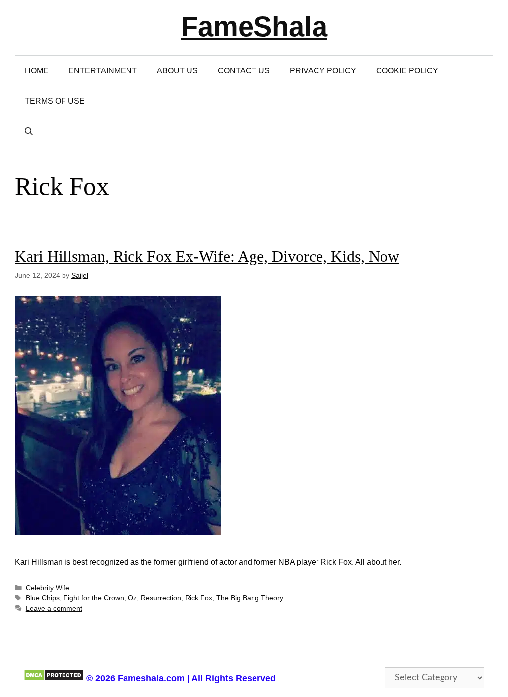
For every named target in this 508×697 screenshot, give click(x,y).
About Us (177, 71)
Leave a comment (54, 608)
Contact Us (244, 71)
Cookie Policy (407, 71)
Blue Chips (43, 598)
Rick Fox (198, 598)
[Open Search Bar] (29, 131)
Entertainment (102, 71)
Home (37, 71)
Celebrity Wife (47, 588)
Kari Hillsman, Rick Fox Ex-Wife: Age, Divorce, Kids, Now (207, 256)
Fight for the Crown (94, 598)
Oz (132, 598)
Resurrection (161, 598)
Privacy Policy (323, 71)
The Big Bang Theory (249, 598)
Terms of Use (55, 101)
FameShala (254, 26)
